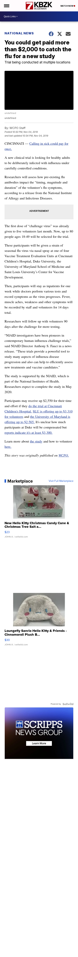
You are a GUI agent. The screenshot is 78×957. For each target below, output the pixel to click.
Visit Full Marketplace (61, 481)
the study (36, 441)
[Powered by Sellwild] (67, 704)
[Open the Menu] (6, 5)
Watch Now (67, 6)
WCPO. (63, 455)
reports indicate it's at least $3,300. (28, 432)
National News (19, 33)
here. (8, 446)
